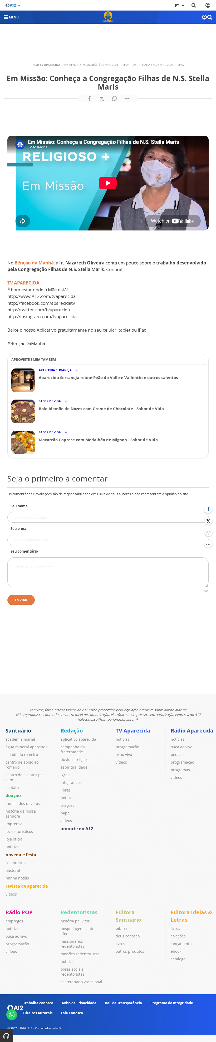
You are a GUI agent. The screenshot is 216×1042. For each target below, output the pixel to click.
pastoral (13, 870)
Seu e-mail (19, 528)
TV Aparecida (133, 730)
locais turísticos (19, 831)
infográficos (71, 782)
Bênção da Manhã (34, 263)
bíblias (121, 928)
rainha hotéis (17, 878)
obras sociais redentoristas (72, 972)
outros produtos (130, 951)
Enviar (21, 600)
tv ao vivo (124, 754)
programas (180, 769)
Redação (72, 730)
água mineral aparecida (27, 746)
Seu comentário (24, 551)
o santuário (16, 862)
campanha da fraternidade (73, 749)
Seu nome (19, 506)
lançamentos (182, 943)
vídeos (11, 894)
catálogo (178, 958)
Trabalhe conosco (38, 1003)
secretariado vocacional (81, 981)
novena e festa (21, 855)
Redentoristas (79, 912)
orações (67, 805)
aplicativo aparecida (78, 739)
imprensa (14, 823)
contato (12, 787)
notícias (12, 846)
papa (65, 812)
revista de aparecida (27, 886)
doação (13, 795)
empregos (14, 920)
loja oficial (14, 839)
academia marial (20, 739)
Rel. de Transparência (123, 1003)
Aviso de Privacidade (79, 1003)
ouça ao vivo (181, 746)
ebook (176, 951)
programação (127, 746)
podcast (178, 754)
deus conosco (128, 935)
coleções (178, 935)
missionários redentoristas (72, 944)
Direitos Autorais (37, 1013)
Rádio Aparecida (192, 730)
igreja (66, 774)
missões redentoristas (80, 953)
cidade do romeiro (22, 754)
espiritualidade (74, 767)
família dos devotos (23, 803)
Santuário (18, 730)
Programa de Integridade (171, 1003)
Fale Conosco (72, 1013)
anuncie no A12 (77, 829)
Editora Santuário (128, 916)
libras (66, 790)
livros (120, 943)
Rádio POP (19, 912)
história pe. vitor (75, 920)
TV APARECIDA (23, 283)
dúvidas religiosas (76, 759)
